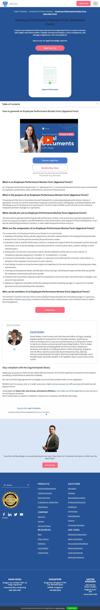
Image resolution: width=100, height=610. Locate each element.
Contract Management (47, 488)
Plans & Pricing (44, 498)
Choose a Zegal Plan (50, 160)
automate (77, 384)
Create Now (50, 310)
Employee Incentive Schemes (41, 11)
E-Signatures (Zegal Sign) (48, 502)
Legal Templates (20, 11)
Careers (41, 521)
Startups (71, 493)
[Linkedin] (14, 349)
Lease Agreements (75, 552)
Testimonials (43, 552)
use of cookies (60, 608)
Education (72, 488)
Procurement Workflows (78, 543)
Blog (39, 534)
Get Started (50, 465)
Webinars (42, 543)
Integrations (43, 507)
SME (25, 384)
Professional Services (76, 502)
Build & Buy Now (50, 167)
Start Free (83, 3)
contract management (60, 384)
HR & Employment (75, 548)
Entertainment (74, 516)
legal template (13, 372)
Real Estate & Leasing (76, 498)
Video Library (43, 539)
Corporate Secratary (76, 525)
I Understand (72, 608)
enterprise (41, 384)
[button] (46, 414)
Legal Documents (45, 493)
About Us (41, 517)
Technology (72, 511)
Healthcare (72, 507)
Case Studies (43, 548)
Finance (71, 520)
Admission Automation (77, 534)
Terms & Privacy (44, 526)
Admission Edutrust (76, 557)
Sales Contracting (75, 539)
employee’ (15, 220)
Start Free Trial (50, 48)
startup (20, 384)
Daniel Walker (37, 331)
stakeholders (26, 299)
